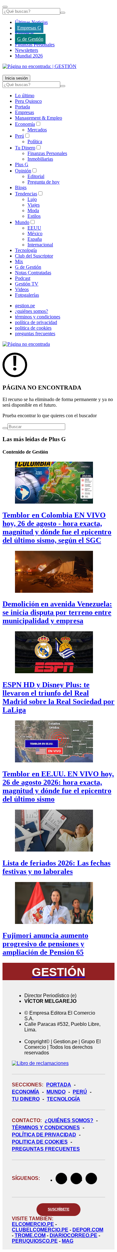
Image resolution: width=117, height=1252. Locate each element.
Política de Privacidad (44, 1134)
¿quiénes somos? (31, 311)
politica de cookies (33, 328)
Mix (19, 261)
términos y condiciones (37, 316)
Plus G (21, 164)
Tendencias (26, 193)
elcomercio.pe (33, 1224)
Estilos (34, 216)
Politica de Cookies (40, 1142)
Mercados (37, 129)
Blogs (21, 187)
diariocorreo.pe (73, 1235)
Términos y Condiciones (46, 1127)
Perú (19, 136)
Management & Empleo (38, 118)
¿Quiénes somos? (69, 1120)
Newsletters (26, 50)
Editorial (35, 176)
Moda (33, 210)
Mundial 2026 (29, 55)
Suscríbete (58, 1209)
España (34, 239)
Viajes (33, 205)
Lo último (24, 95)
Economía (25, 124)
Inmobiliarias (40, 159)
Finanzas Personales (35, 44)
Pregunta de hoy (43, 182)
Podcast (22, 278)
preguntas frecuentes (35, 333)
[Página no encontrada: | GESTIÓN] (39, 66)
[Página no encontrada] (26, 344)
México (34, 233)
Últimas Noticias (31, 22)
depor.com (87, 1229)
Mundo (22, 222)
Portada (22, 106)
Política (34, 141)
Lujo (32, 199)
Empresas (24, 33)
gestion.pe (25, 305)
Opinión (23, 170)
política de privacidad (36, 322)
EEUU (34, 228)
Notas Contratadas (33, 272)
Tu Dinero (25, 147)
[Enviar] (62, 13)
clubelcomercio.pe (40, 1229)
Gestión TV (26, 283)
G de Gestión (30, 39)
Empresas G (29, 27)
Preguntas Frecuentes (46, 1149)
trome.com (30, 1235)
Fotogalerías (27, 295)
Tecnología (26, 250)
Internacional (40, 244)
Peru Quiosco (28, 101)
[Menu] (4, 7)
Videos (22, 289)
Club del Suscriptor (34, 255)
